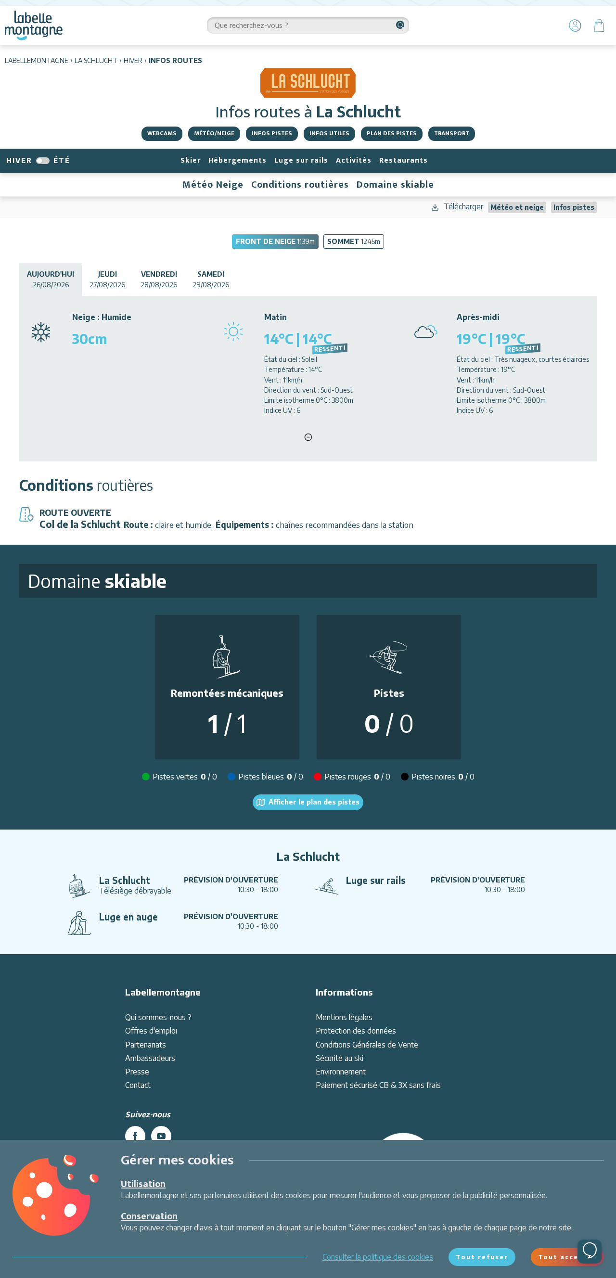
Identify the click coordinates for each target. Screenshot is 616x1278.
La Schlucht (96, 60)
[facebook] (135, 1136)
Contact (138, 1085)
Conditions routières (300, 185)
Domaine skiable (395, 185)
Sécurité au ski (339, 1058)
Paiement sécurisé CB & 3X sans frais (378, 1085)
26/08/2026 (50, 279)
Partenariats (145, 1044)
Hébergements (237, 160)
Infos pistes (272, 133)
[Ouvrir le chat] (590, 1252)
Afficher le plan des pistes (314, 802)
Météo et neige (517, 207)
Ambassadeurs (150, 1058)
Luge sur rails (301, 160)
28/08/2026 (159, 279)
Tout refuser (482, 1257)
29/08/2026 (210, 279)
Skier (190, 160)
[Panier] (599, 25)
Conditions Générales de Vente (367, 1044)
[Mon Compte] (575, 25)
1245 (353, 241)
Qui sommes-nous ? (158, 1017)
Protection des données (356, 1030)
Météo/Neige (214, 133)
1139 (275, 241)
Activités (354, 160)
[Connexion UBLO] (9, 1271)
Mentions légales (344, 1017)
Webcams (162, 133)
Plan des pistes (392, 133)
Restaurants (403, 160)
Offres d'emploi (151, 1030)
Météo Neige (213, 185)
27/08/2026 (107, 279)
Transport (451, 133)
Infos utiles (329, 133)
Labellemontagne (36, 60)
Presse (137, 1071)
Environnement (341, 1071)
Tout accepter (567, 1257)
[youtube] (161, 1136)
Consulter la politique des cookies (377, 1257)
